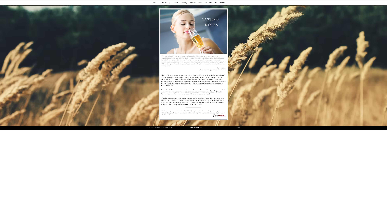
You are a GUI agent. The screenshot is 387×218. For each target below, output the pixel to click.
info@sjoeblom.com (196, 127)
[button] (175, 2)
